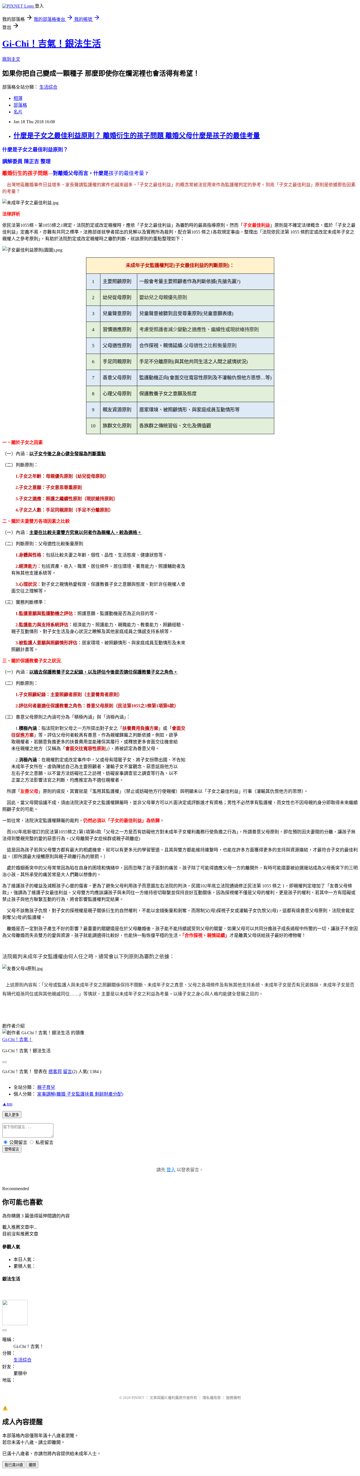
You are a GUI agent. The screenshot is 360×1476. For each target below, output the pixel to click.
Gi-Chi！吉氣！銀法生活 (51, 44)
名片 (18, 111)
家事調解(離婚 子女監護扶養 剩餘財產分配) (80, 1094)
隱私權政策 (211, 1398)
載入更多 (11, 1115)
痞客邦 (55, 1071)
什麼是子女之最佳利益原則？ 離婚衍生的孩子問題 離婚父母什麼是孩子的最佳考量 (137, 135)
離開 (32, 1465)
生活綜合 (48, 87)
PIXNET (138, 1398)
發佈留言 (11, 1149)
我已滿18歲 (13, 1465)
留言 (67, 1071)
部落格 (20, 105)
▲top (7, 1104)
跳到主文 (11, 59)
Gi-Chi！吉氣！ (17, 1039)
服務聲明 (233, 1398)
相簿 (18, 98)
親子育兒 (46, 1087)
